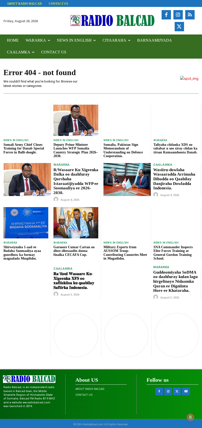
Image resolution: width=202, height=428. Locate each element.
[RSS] (190, 14)
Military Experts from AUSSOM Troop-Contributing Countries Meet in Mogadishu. (125, 252)
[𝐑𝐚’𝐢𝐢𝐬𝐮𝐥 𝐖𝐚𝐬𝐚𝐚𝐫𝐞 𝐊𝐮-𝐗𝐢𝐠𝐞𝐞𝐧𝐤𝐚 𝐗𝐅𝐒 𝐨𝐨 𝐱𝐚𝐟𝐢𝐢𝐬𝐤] (27, 281)
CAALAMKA (162, 164)
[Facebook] (166, 14)
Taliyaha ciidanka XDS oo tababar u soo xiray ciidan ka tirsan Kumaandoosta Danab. (175, 148)
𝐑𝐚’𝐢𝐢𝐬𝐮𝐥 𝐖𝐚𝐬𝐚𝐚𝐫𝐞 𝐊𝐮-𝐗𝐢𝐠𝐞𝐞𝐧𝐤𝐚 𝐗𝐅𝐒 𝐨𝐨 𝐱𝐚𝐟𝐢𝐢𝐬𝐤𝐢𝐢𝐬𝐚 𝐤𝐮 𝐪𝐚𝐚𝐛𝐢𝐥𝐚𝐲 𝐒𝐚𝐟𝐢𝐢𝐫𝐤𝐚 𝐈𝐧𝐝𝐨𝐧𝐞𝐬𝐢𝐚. (73, 280)
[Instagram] (178, 14)
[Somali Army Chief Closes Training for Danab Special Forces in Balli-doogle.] (25, 120)
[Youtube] (186, 391)
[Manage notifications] (190, 417)
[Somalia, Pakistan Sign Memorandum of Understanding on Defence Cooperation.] (125, 120)
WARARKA (160, 140)
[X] (179, 26)
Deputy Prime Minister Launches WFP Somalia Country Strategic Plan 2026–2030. (75, 150)
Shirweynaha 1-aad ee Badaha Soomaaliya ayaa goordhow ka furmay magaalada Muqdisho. (22, 252)
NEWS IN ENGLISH (16, 140)
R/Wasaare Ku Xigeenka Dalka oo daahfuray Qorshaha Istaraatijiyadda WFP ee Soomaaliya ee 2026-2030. (75, 181)
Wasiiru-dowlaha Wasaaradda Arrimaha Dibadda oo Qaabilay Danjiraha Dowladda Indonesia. (174, 179)
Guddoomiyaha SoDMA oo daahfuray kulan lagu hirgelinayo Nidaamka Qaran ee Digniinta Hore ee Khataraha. (175, 281)
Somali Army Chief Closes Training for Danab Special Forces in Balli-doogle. (23, 148)
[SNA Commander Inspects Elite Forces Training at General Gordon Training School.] (175, 222)
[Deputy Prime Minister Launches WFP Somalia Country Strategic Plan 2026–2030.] (75, 120)
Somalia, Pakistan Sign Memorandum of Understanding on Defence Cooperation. (123, 150)
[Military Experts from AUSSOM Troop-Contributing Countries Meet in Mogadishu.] (125, 222)
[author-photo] (56, 199)
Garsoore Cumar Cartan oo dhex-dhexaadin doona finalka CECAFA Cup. (74, 251)
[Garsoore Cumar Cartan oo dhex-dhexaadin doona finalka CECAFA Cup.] (75, 222)
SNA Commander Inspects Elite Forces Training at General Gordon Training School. (173, 252)
